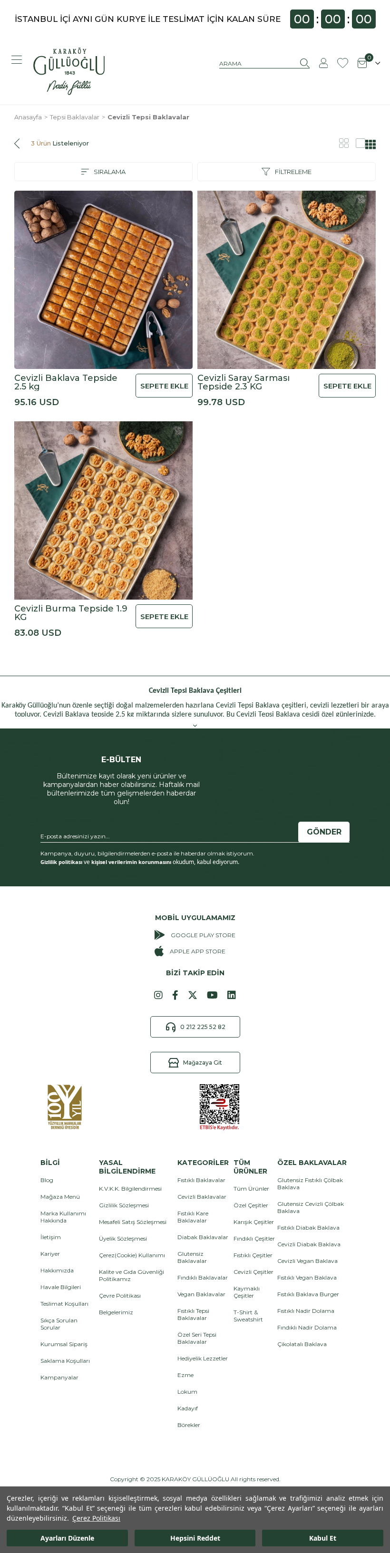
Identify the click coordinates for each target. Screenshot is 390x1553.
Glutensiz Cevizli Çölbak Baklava (310, 1207)
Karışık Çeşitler (254, 1221)
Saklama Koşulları (65, 1360)
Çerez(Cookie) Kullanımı (132, 1255)
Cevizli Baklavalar (201, 1196)
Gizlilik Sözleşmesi (124, 1205)
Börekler (188, 1424)
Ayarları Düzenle (67, 1538)
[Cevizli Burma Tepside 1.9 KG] (103, 510)
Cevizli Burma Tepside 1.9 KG (70, 612)
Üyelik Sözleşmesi (123, 1238)
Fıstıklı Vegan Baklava (307, 1277)
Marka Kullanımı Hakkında (63, 1217)
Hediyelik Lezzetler (202, 1358)
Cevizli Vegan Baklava (307, 1260)
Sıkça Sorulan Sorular (59, 1324)
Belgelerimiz (116, 1312)
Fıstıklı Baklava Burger (308, 1294)
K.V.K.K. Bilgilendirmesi (130, 1188)
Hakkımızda (57, 1270)
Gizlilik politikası (61, 861)
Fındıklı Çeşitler (254, 1238)
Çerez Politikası (96, 1518)
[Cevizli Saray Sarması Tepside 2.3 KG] (286, 280)
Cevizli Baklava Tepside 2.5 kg (65, 382)
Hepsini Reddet (195, 1538)
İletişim (50, 1237)
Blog (46, 1180)
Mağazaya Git (202, 1062)
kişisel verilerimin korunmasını (131, 861)
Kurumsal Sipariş (64, 1344)
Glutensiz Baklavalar (192, 1257)
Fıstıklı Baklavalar (201, 1180)
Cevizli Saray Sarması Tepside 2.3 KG (243, 382)
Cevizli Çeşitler (253, 1271)
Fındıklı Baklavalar (202, 1277)
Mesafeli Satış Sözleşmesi (132, 1221)
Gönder (324, 831)
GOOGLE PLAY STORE (203, 935)
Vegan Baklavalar (201, 1294)
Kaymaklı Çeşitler (247, 1292)
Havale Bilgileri (60, 1287)
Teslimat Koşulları (64, 1303)
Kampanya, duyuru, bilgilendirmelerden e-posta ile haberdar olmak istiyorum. (147, 853)
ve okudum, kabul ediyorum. (139, 862)
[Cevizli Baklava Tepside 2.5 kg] (103, 280)
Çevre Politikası (120, 1295)
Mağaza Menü (60, 1196)
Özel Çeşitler (251, 1205)
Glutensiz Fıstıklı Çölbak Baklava (310, 1183)
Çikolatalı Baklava (302, 1344)
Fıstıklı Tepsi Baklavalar (193, 1314)
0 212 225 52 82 (202, 1026)
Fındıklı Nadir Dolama (307, 1327)
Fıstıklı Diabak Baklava (308, 1227)
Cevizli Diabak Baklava (309, 1244)
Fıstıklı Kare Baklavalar (192, 1217)
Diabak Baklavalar (202, 1237)
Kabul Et (322, 1538)
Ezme (185, 1374)
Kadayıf (187, 1408)
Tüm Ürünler (251, 1188)
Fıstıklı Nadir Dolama (305, 1310)
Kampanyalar (59, 1377)
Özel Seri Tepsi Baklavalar (196, 1338)
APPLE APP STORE (197, 951)
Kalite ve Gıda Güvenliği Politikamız (131, 1275)
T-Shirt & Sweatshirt (248, 1316)
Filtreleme (293, 171)
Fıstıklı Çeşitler (253, 1255)
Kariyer (50, 1253)
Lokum (187, 1391)
